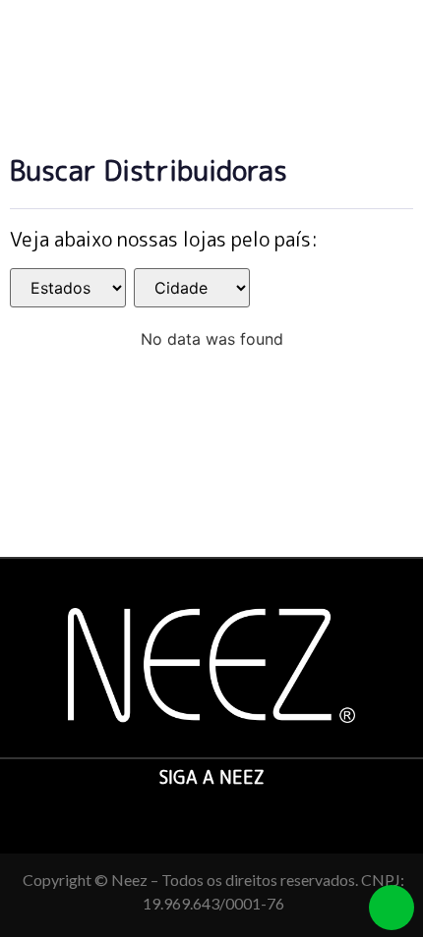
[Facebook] (189, 812)
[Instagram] (212, 812)
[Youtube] (234, 812)
